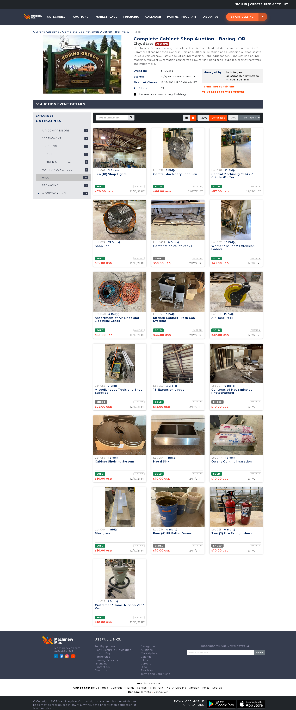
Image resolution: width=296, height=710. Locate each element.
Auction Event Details (62, 104)
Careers (146, 663)
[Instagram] (67, 655)
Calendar (153, 16)
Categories (56, 16)
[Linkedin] (56, 655)
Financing (131, 16)
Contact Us (102, 667)
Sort (233, 117)
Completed (218, 117)
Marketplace (106, 16)
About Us (211, 16)
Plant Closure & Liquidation (113, 649)
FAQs (144, 660)
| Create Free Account (268, 4)
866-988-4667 (63, 651)
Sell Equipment (105, 646)
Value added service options (223, 91)
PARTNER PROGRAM (181, 16)
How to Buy (103, 653)
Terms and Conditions (155, 673)
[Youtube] (73, 655)
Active (203, 117)
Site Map (147, 670)
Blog (144, 667)
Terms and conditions (218, 86)
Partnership (102, 656)
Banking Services (106, 660)
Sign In (241, 4)
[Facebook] (61, 655)
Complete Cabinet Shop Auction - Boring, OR (97, 31)
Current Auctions (46, 31)
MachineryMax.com (67, 648)
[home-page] (33, 16)
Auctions (80, 16)
